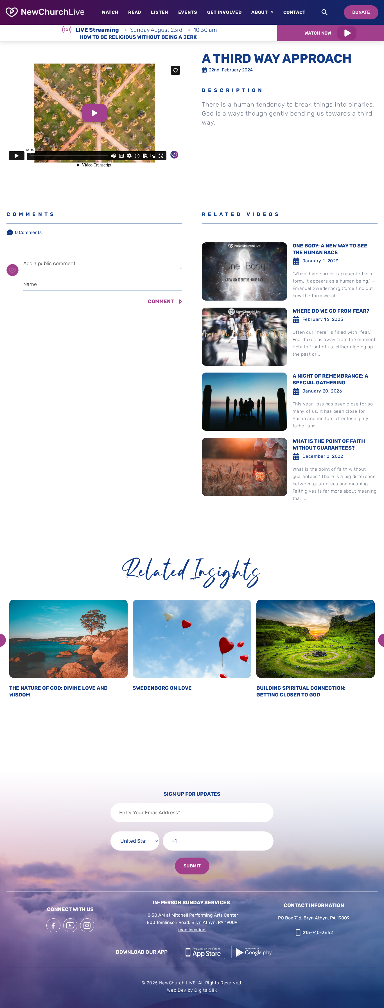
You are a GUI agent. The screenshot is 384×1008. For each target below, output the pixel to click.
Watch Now (317, 33)
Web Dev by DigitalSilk (192, 990)
